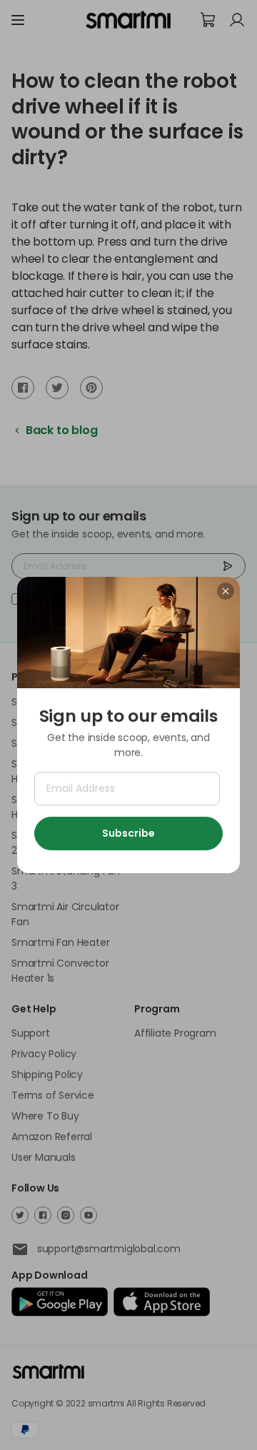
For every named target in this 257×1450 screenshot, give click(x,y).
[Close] (225, 591)
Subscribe (128, 833)
